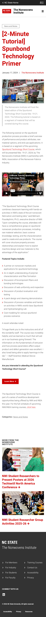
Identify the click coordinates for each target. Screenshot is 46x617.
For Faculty (10, 577)
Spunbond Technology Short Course (18, 149)
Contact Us (32, 567)
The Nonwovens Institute (32, 72)
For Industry (10, 567)
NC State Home (11, 2)
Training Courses (34, 562)
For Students (11, 572)
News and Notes (20, 417)
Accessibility (32, 572)
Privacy (30, 577)
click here (31, 407)
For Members (11, 562)
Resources (28, 611)
